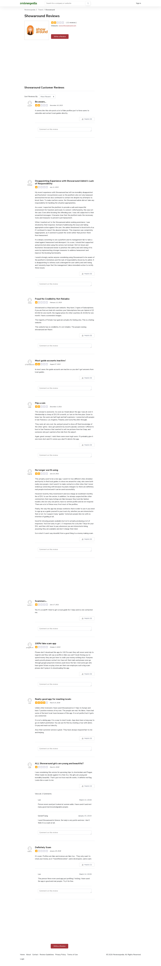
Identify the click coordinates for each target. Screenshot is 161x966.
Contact (35, 954)
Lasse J (29, 605)
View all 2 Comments (43, 794)
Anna (30, 303)
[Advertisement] (59, 61)
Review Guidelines (47, 954)
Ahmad (29, 185)
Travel (40, 10)
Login (22, 959)
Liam (29, 407)
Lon (29, 703)
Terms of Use (72, 954)
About (28, 954)
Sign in (138, 3)
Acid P (29, 106)
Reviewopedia (29, 10)
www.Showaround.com (67, 26)
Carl (29, 767)
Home (22, 954)
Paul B (30, 474)
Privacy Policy (60, 954)
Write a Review (60, 36)
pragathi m (29, 647)
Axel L (29, 851)
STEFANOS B (29, 365)
